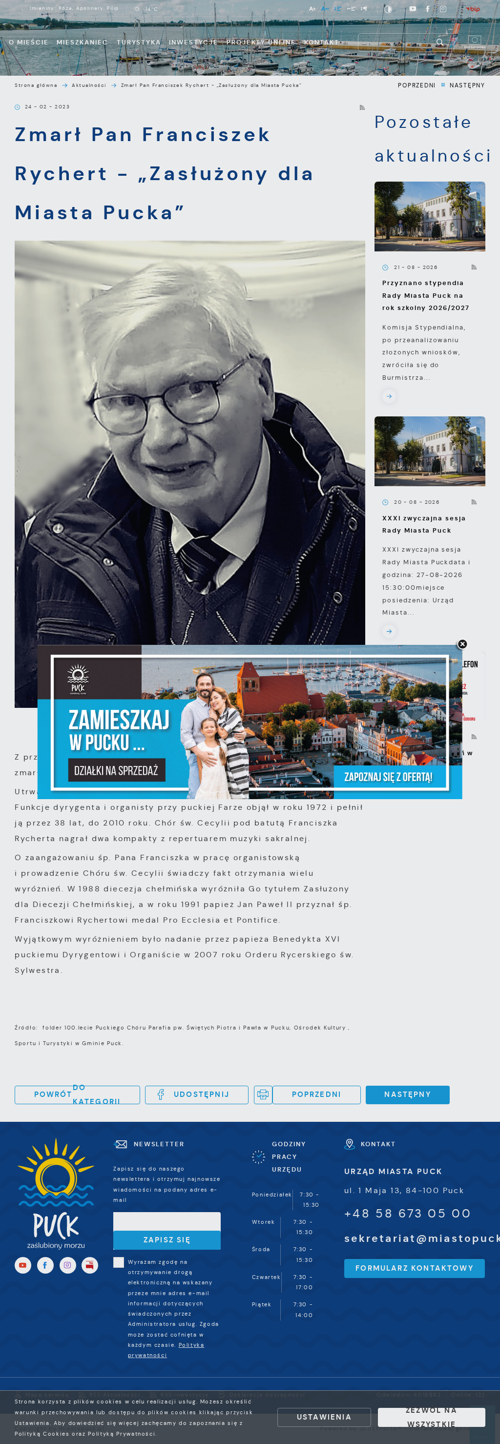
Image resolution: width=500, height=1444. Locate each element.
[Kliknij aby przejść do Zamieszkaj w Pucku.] (250, 722)
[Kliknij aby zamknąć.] (462, 645)
